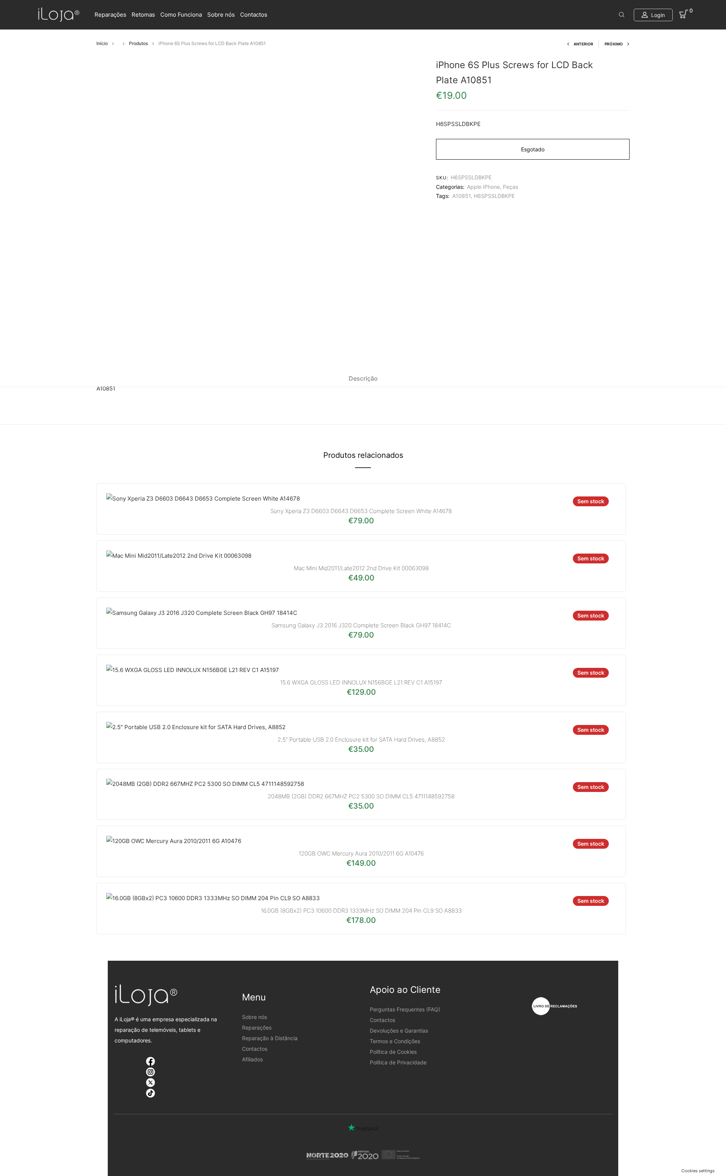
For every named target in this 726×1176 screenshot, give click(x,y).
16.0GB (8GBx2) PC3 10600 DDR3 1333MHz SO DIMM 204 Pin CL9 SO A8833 (361, 910)
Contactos (253, 14)
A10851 (461, 196)
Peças (510, 187)
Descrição (363, 378)
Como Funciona (181, 14)
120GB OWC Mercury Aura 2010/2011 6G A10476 (361, 853)
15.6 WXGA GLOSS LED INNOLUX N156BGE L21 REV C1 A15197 (361, 682)
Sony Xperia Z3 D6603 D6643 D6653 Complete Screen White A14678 (361, 511)
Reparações (110, 14)
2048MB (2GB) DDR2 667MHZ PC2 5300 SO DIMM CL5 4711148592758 (361, 796)
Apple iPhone (483, 187)
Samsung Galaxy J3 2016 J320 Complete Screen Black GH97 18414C (361, 625)
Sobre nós (221, 14)
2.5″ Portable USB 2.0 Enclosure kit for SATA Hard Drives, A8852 (361, 739)
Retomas (143, 14)
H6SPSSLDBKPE (494, 196)
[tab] (363, 378)
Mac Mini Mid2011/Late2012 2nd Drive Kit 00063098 (361, 568)
